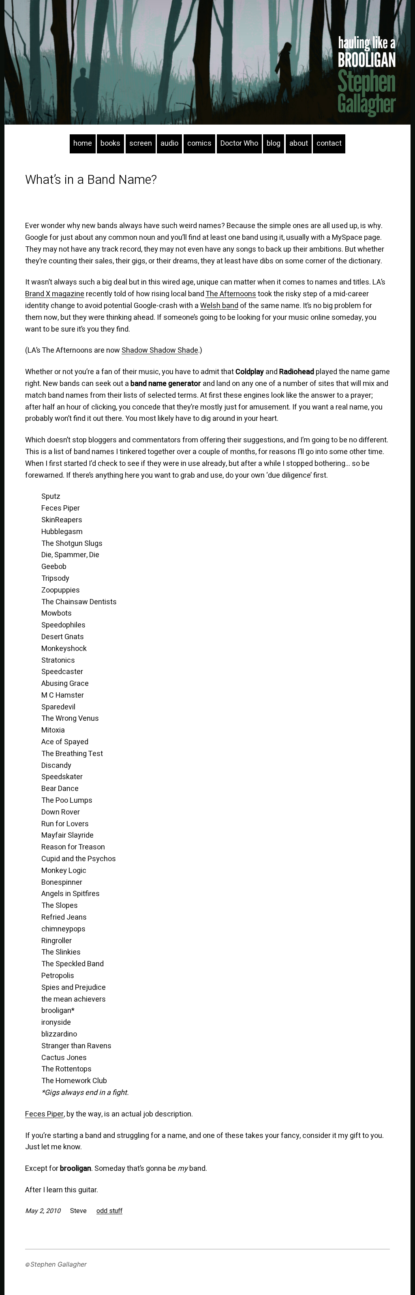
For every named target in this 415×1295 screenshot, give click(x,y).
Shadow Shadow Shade (160, 350)
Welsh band (219, 305)
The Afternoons (230, 294)
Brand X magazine (54, 294)
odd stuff (109, 1211)
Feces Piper (44, 1114)
